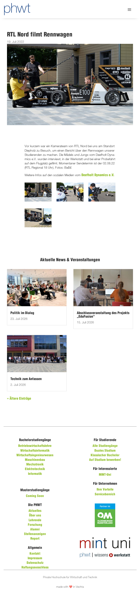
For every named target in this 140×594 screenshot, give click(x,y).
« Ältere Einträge (19, 398)
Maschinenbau (35, 460)
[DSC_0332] (38, 226)
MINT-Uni (105, 474)
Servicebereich (105, 494)
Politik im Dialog (22, 313)
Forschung (35, 524)
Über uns (35, 515)
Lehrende (35, 520)
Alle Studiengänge (105, 446)
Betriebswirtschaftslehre (35, 446)
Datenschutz (35, 563)
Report (34, 538)
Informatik (35, 474)
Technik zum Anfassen (26, 379)
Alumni (35, 529)
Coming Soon (35, 496)
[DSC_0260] (38, 200)
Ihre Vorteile (105, 489)
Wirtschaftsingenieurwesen (34, 455)
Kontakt (35, 553)
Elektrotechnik (35, 469)
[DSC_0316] (101, 200)
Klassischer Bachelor (105, 455)
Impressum (35, 558)
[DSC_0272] (70, 200)
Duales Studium (105, 450)
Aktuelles (35, 511)
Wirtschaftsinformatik (35, 450)
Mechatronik (35, 464)
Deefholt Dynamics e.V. (97, 175)
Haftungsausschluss (35, 567)
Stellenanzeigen (35, 534)
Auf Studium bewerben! (105, 460)
